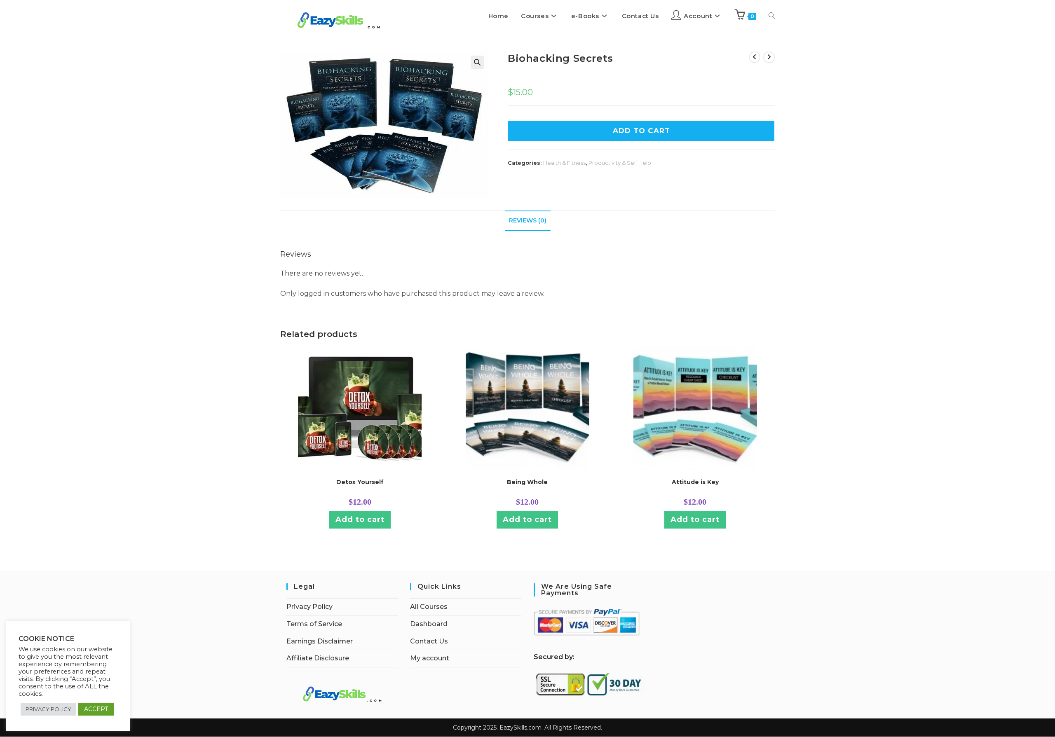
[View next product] (769, 57)
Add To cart (641, 130)
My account (429, 658)
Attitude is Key (695, 482)
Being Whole (527, 482)
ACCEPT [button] (96, 709)
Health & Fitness (564, 162)
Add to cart (359, 519)
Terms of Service (314, 624)
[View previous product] (754, 57)
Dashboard (429, 624)
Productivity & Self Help (619, 162)
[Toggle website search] (771, 16)
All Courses (429, 607)
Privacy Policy (309, 607)
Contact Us (429, 641)
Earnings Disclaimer (319, 641)
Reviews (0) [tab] (527, 220)
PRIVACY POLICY (48, 709)
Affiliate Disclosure (317, 658)
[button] (477, 62)
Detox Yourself (360, 482)
